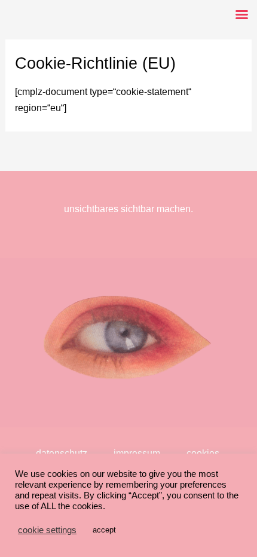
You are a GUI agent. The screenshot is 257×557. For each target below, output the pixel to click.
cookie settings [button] (47, 530)
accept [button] (104, 529)
